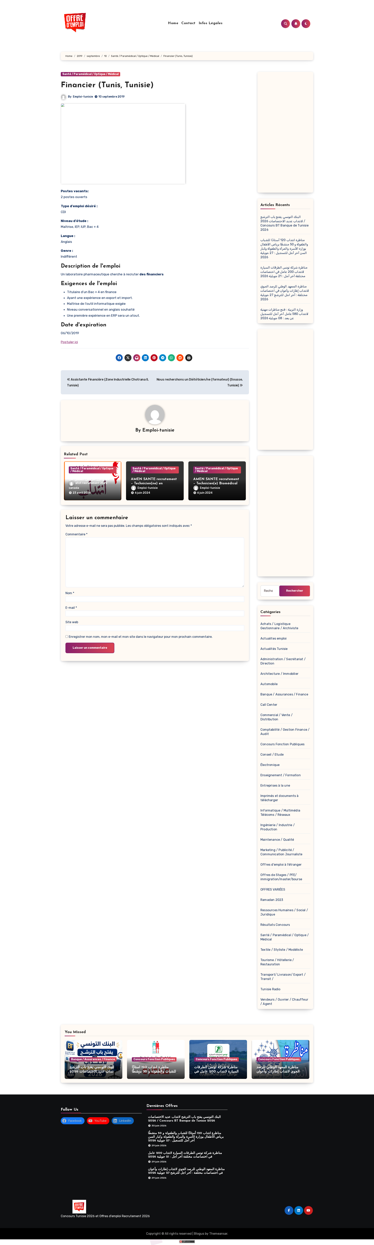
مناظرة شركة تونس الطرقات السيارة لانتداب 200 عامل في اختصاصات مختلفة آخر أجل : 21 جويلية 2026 (283, 272)
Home (173, 23)
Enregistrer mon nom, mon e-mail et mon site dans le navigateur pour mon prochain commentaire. (141, 637)
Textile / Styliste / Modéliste (281, 950)
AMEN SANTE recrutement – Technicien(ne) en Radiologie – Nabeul (154, 483)
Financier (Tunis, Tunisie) (107, 85)
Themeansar (218, 1233)
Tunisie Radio (270, 989)
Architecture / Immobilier (279, 674)
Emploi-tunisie (83, 96)
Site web (71, 622)
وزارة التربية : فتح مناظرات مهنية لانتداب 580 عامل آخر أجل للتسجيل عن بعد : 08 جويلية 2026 (284, 314)
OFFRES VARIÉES (272, 889)
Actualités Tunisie (274, 649)
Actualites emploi (273, 638)
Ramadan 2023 (271, 900)
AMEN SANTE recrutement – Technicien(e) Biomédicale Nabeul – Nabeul (216, 483)
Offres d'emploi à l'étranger (281, 864)
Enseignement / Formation (280, 775)
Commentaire (76, 534)
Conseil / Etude (272, 754)
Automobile (269, 684)
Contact (188, 23)
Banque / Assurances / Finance (284, 694)
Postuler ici (69, 342)
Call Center (268, 705)
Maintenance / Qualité (277, 839)
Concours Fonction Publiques (282, 744)
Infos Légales (211, 23)
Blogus (199, 1233)
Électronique (270, 765)
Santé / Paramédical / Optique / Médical (90, 74)
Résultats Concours (275, 925)
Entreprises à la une (275, 785)
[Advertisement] (286, 133)
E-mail (71, 608)
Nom (69, 593)
